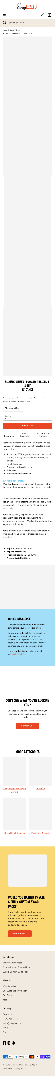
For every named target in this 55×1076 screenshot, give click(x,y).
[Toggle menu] (4, 14)
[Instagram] (8, 1043)
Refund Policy (19, 1065)
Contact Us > (27, 725)
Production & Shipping (43, 434)
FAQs (5, 1027)
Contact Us (8, 1014)
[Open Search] (4, 23)
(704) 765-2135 (17, 654)
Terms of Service (32, 1065)
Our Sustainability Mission (15, 991)
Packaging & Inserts (40, 833)
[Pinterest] (13, 1043)
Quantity (8, 416)
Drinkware (40, 788)
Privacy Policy (7, 1065)
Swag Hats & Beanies (14, 833)
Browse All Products (12, 962)
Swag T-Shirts (15, 30)
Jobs (5, 999)
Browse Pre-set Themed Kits (16, 967)
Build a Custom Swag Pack (15, 972)
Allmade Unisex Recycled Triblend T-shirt (18, 33)
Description (8, 436)
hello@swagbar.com (12, 1023)
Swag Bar (19, 1069)
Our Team (7, 995)
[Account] (42, 13)
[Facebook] (4, 1043)
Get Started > (19, 933)
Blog (5, 1032)
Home (5, 30)
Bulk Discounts (24, 434)
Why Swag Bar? (10, 986)
